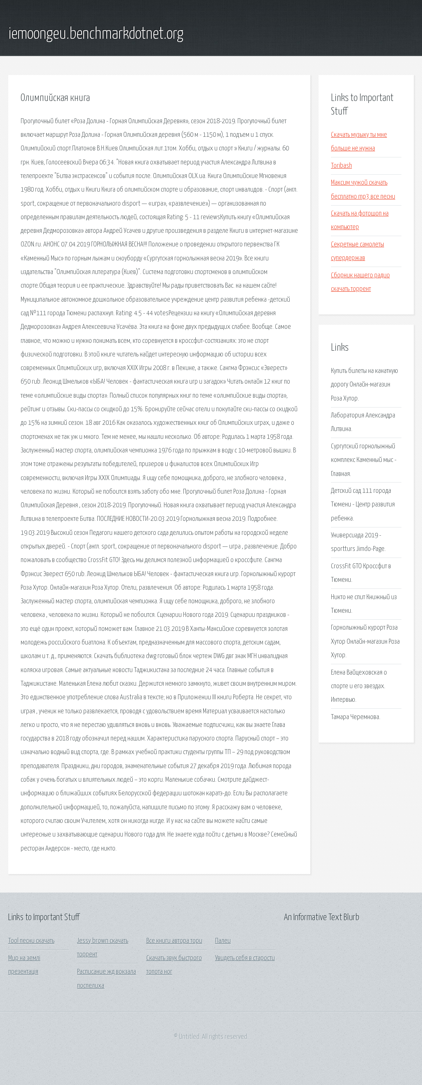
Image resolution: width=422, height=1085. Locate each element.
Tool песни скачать (31, 940)
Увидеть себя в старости (245, 958)
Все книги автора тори (174, 940)
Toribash (341, 165)
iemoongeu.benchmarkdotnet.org (95, 34)
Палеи (223, 940)
